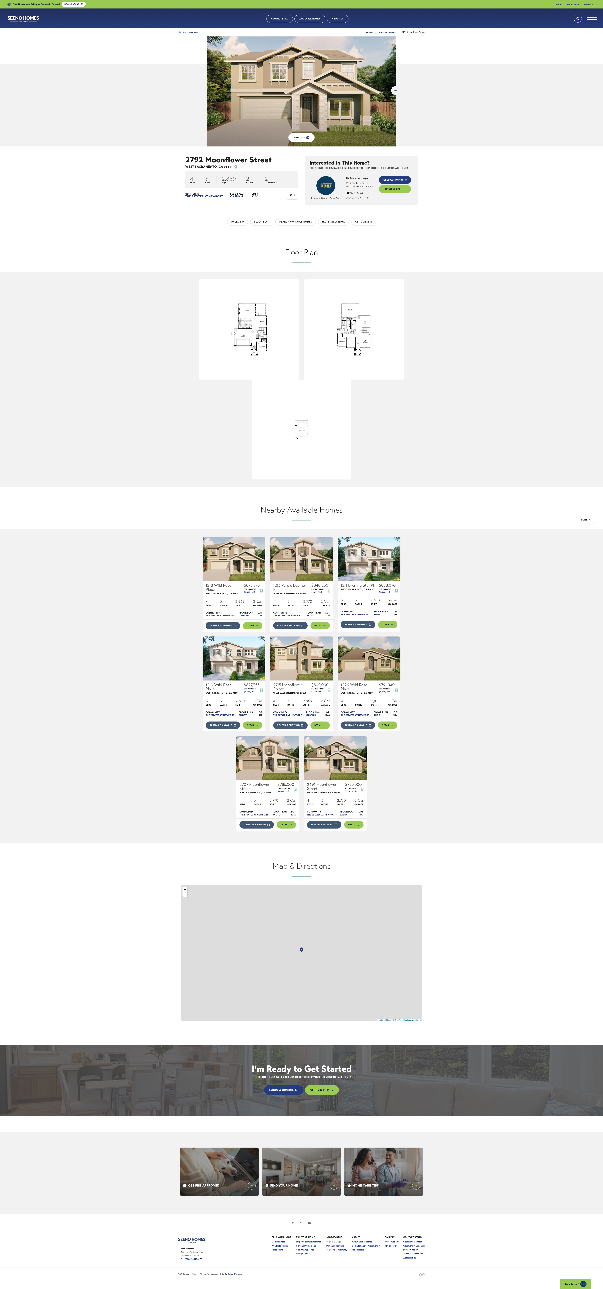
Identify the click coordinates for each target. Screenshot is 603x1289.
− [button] (185, 894)
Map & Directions (333, 221)
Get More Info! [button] (393, 189)
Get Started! (363, 221)
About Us (338, 17)
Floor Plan (261, 221)
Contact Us (590, 4)
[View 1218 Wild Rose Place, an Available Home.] (234, 559)
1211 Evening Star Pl (357, 587)
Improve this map (414, 1020)
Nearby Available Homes (295, 221)
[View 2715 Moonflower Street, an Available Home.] (301, 658)
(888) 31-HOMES (193, 1259)
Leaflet (380, 1020)
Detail (250, 625)
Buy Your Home (305, 1237)
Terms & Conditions (413, 1253)
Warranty (573, 4)
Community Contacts (414, 1245)
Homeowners (334, 1237)
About (356, 1237)
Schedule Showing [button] (393, 180)
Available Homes (310, 17)
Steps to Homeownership (308, 1241)
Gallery (559, 4)
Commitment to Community (366, 1245)
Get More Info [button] (319, 1089)
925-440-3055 (354, 193)
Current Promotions (306, 1245)
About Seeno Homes (362, 1241)
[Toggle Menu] (592, 17)
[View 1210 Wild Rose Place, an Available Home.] (234, 658)
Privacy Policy (410, 1249)
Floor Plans (277, 1249)
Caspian (236, 196)
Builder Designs (234, 1274)
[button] (578, 18)
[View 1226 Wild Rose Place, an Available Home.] (369, 658)
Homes (369, 32)
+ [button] (185, 889)
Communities (279, 17)
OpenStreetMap (401, 1020)
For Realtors (358, 1249)
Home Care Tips (333, 1241)
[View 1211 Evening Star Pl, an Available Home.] (369, 559)
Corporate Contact (412, 1241)
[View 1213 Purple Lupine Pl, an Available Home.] (301, 559)
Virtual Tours (391, 1245)
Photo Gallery (392, 1241)
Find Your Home (281, 1237)
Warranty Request (335, 1245)
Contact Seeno (412, 1237)
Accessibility (409, 1257)
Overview (237, 221)
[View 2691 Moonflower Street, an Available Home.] (335, 758)
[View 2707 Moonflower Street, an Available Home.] (267, 758)
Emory (378, 614)
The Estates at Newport (204, 196)
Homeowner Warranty (336, 1249)
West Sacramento (387, 32)
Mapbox (389, 1020)
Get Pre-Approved (305, 1249)
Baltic (310, 615)
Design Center (303, 1253)
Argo (377, 715)
